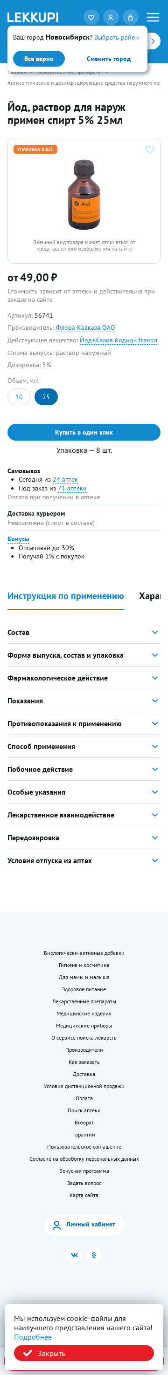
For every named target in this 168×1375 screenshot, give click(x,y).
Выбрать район (116, 37)
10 (19, 397)
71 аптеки (72, 488)
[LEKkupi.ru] (32, 17)
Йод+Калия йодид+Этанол (118, 340)
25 (46, 397)
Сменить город (109, 58)
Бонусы (18, 539)
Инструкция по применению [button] (65, 596)
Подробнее (33, 1336)
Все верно (39, 58)
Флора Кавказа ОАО (85, 327)
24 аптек (65, 479)
